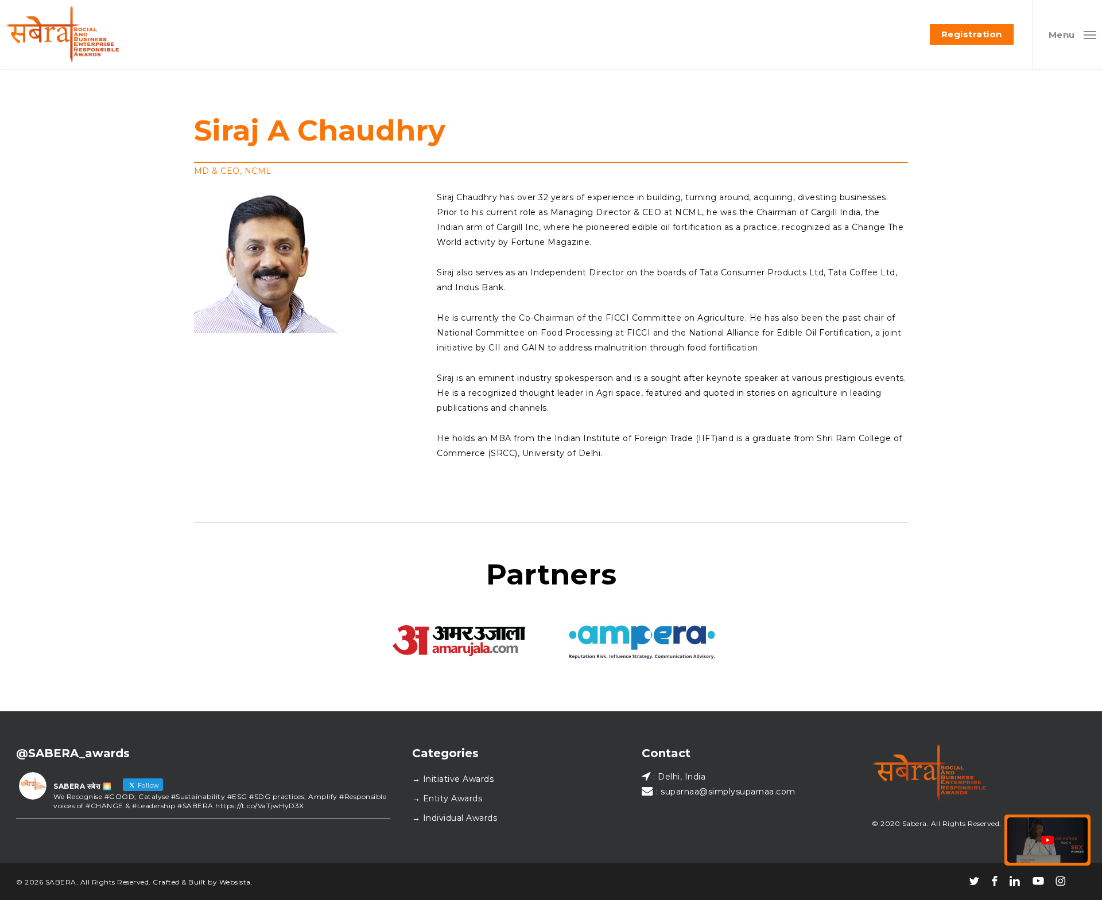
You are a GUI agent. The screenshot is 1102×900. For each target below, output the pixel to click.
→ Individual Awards (455, 818)
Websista (235, 882)
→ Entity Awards (447, 798)
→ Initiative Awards (453, 779)
